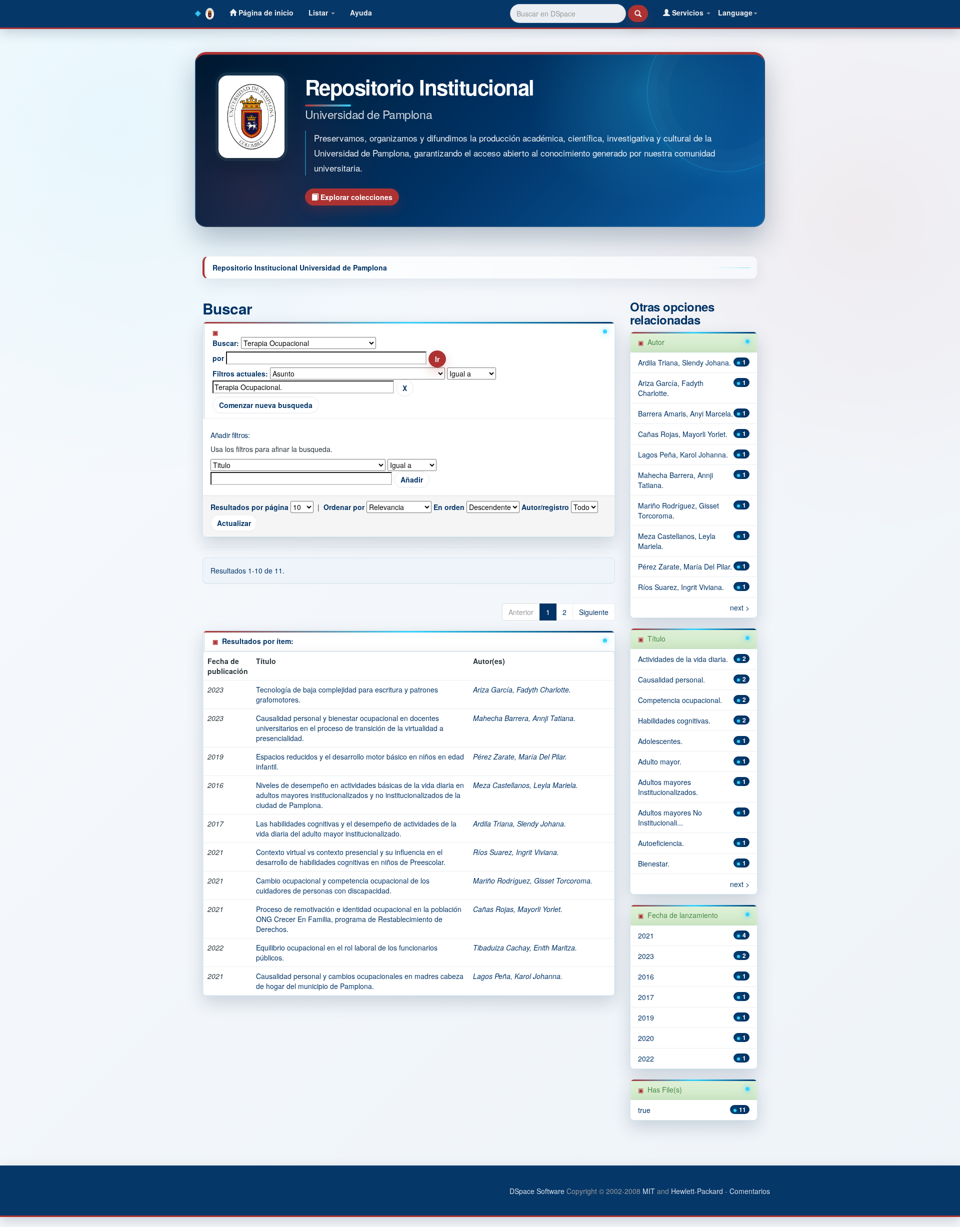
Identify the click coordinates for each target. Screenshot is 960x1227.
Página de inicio (265, 13)
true (644, 1110)
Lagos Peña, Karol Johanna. (517, 976)
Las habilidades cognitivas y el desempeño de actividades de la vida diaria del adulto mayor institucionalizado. (356, 828)
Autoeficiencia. (661, 843)
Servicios (688, 13)
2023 (646, 956)
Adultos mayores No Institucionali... (670, 818)
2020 (646, 1038)
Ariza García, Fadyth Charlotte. (522, 689)
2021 (646, 935)
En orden (449, 507)
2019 (646, 1017)
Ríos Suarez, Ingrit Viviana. (516, 852)
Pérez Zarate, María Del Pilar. (520, 757)
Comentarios (750, 1191)
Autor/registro (545, 507)
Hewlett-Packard (697, 1191)
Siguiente (593, 612)
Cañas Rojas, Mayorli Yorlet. (517, 909)
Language (735, 13)
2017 (646, 997)
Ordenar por (344, 507)
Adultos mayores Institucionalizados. (668, 787)
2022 (646, 1059)
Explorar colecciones (355, 197)
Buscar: (225, 343)
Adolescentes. (660, 741)
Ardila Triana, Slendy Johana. (519, 823)
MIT (648, 1191)
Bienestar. (654, 863)
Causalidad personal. (671, 679)
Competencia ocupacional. (680, 700)
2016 (646, 977)
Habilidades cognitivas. (674, 721)
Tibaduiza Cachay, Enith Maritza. (525, 947)
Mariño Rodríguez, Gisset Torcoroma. (532, 881)
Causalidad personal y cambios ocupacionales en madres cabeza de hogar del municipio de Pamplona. (360, 981)
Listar (319, 13)
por (218, 358)
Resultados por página (249, 507)
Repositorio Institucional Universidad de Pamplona (299, 267)
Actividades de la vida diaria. (683, 659)
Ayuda (361, 13)
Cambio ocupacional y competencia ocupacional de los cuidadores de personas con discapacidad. (343, 886)
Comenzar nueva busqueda (265, 405)
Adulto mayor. (660, 761)
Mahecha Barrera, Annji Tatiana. (524, 718)
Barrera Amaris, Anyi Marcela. (685, 413)
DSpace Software (537, 1191)
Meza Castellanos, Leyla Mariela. (525, 785)
